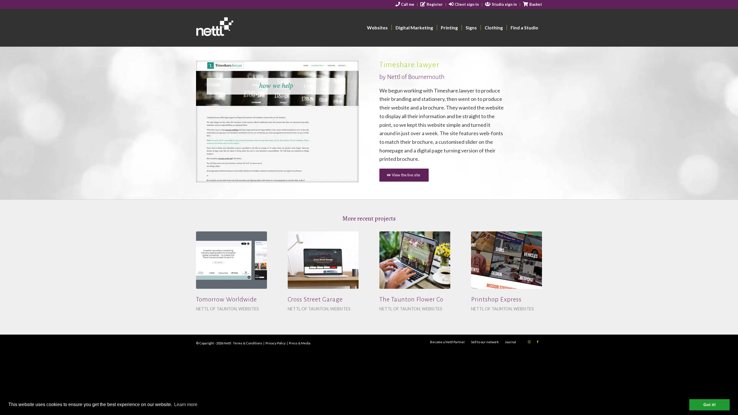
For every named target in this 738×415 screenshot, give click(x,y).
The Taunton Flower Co (411, 299)
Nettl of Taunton (216, 308)
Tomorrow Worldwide (226, 299)
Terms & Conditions (247, 343)
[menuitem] (405, 4)
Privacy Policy (276, 343)
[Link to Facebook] (537, 341)
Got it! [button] (709, 404)
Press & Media (299, 343)
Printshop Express (496, 299)
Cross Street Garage (315, 299)
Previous (209, 121)
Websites (248, 308)
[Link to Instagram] (529, 341)
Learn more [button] (185, 404)
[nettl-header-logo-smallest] (237, 27)
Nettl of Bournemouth (416, 76)
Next (345, 121)
